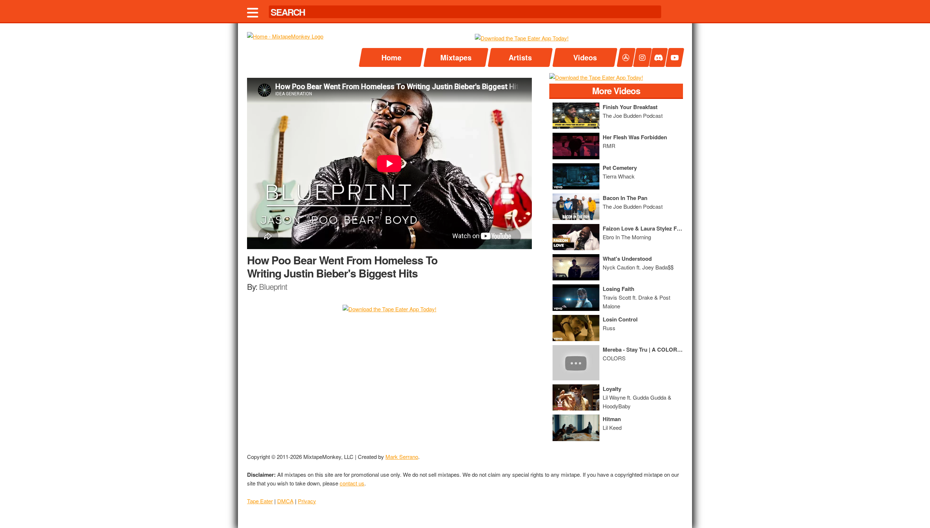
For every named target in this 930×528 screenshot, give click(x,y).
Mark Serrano (401, 456)
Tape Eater (260, 501)
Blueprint (273, 286)
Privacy (307, 501)
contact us (352, 483)
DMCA (285, 501)
